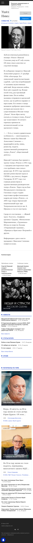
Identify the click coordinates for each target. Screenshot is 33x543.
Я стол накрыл (6, 348)
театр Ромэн (23, 23)
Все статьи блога (7, 351)
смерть (16, 23)
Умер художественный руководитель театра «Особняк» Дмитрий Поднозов (16, 489)
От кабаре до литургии (9, 345)
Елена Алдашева (13, 472)
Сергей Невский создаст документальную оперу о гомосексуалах (7, 269)
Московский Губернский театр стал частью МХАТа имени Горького (15, 319)
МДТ (9, 475)
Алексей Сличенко (8, 23)
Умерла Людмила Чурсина (10, 506)
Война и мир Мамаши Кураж (10, 342)
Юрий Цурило (17, 421)
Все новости (5, 334)
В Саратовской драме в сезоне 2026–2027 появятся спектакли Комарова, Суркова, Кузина (15, 324)
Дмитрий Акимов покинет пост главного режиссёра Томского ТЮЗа (24, 268)
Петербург (25, 475)
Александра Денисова (14, 418)
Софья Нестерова (8, 21)
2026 (5, 421)
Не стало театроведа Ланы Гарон (12, 480)
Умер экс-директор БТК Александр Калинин (16, 493)
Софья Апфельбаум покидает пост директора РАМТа (12, 329)
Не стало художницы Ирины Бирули (13, 502)
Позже (17, 12)
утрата (29, 23)
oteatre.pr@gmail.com (7, 525)
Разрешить (27, 12)
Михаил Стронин (16, 475)
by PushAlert (14, 14)
